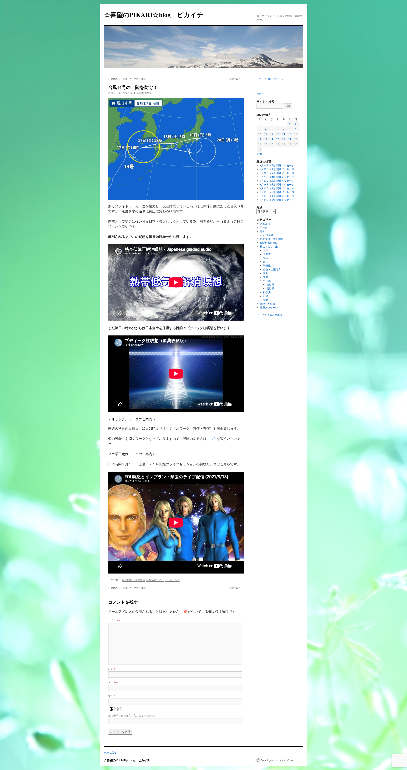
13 (277, 134)
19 (271, 139)
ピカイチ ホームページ (269, 78)
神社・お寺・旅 (269, 246)
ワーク (264, 227)
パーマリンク (172, 580)
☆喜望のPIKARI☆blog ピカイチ (157, 14)
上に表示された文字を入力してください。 (132, 715)
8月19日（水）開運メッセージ (277, 180)
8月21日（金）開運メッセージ (277, 173)
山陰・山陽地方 (272, 269)
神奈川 (267, 292)
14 (283, 134)
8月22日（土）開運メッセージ (277, 169)
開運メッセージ (269, 307)
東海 (265, 277)
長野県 (270, 288)
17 (259, 139)
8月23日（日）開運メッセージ (277, 165)
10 (259, 134)
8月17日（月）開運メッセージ (277, 188)
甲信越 (267, 280)
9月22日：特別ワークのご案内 (127, 78)
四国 (265, 261)
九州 (265, 250)
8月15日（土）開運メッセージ (277, 196)
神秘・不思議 (267, 303)
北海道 (267, 254)
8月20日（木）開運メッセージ (277, 176)
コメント (114, 620)
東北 (265, 273)
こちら (211, 438)
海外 (262, 231)
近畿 (265, 296)
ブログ (260, 94)
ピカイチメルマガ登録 (269, 315)
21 (283, 139)
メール (113, 682)
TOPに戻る (110, 752)
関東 (265, 300)
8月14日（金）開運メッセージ (277, 199)
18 (265, 139)
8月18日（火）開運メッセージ (277, 184)
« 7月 (259, 154)
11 (265, 134)
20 (277, 139)
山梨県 (270, 284)
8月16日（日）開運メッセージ (277, 192)
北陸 (265, 257)
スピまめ (265, 223)
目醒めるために (155, 580)
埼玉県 (267, 265)
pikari (148, 92)
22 (289, 139)
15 (289, 134)
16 (295, 134)
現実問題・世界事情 (133, 580)
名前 (111, 668)
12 (271, 134)
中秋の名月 (236, 78)
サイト (112, 695)
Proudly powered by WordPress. (277, 760)
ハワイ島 (268, 235)
